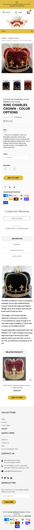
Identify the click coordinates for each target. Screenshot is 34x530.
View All (4, 428)
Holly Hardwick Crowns (16, 512)
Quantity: (6, 165)
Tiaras (3, 419)
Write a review (17, 218)
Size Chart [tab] (17, 256)
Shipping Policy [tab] (17, 250)
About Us (4, 440)
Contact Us (5, 443)
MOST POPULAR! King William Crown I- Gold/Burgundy (17, 386)
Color (5, 154)
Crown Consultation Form (9, 449)
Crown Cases (5, 425)
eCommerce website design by (17, 516)
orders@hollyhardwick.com (13, 471)
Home (3, 38)
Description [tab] (17, 238)
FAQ (2, 446)
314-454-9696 (15, 466)
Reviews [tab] (17, 244)
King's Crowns (13, 38)
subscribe (8, 502)
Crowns (3, 422)
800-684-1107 (16, 468)
